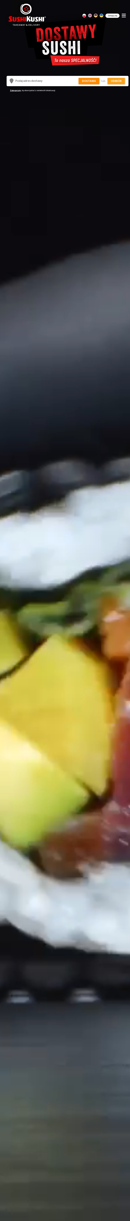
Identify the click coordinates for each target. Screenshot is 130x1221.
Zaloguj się (112, 16)
